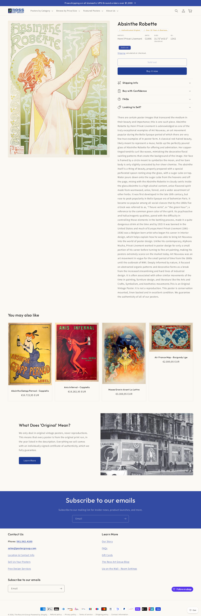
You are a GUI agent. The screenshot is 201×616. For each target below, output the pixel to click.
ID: (172, 35)
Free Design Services (19, 568)
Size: (156, 35)
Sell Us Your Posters (19, 561)
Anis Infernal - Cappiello (77, 387)
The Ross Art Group (22, 614)
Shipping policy (102, 614)
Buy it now (152, 71)
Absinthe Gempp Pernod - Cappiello (30, 390)
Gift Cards (107, 555)
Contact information (119, 614)
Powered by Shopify (39, 614)
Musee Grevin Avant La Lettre (124, 389)
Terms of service (86, 614)
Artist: (121, 35)
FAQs (104, 548)
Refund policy (56, 614)
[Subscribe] (125, 518)
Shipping (121, 53)
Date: (147, 35)
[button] (41, 11)
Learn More (30, 460)
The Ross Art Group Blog (115, 561)
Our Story (107, 541)
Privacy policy (70, 614)
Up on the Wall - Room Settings (119, 568)
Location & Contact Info (21, 555)
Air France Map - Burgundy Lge (171, 357)
